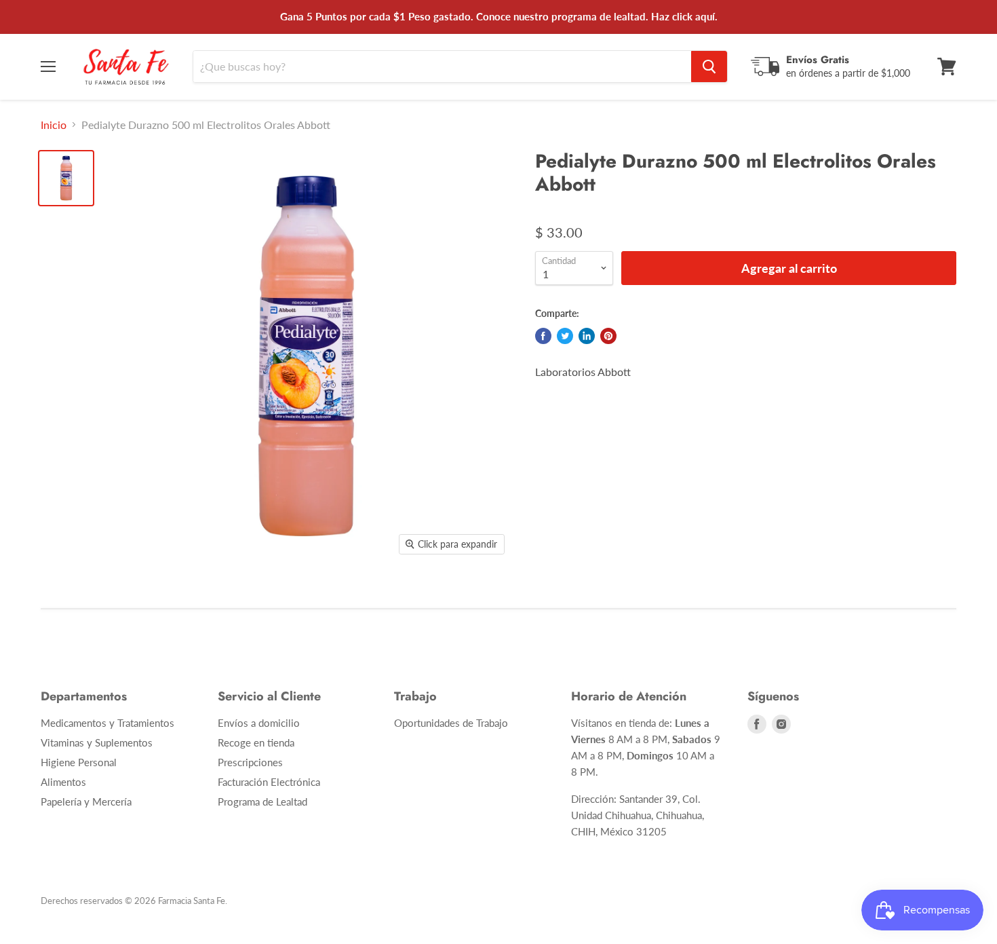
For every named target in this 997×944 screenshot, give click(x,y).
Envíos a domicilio (259, 723)
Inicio (53, 125)
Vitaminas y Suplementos (97, 742)
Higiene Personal (79, 762)
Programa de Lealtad (262, 801)
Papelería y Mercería (86, 801)
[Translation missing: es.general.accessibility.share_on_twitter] (565, 336)
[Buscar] (709, 66)
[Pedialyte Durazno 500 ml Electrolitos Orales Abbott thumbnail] (66, 178)
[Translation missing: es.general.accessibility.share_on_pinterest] (608, 336)
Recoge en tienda (256, 742)
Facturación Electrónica (269, 782)
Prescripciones (250, 762)
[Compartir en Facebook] (543, 336)
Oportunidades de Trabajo (451, 723)
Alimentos (63, 782)
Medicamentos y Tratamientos (107, 723)
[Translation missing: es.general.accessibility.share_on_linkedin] (587, 336)
